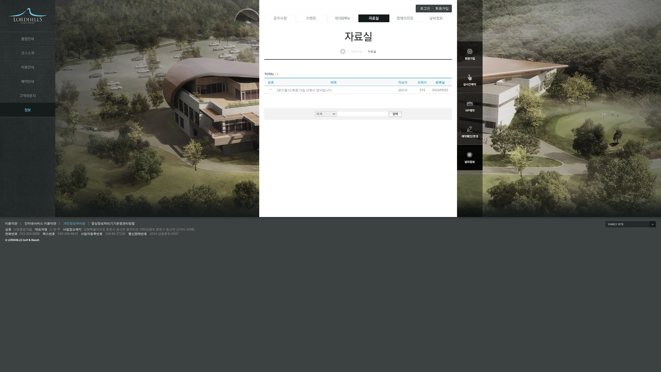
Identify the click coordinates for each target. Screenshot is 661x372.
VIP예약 (470, 106)
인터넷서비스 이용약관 (40, 223)
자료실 (373, 18)
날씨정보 (436, 18)
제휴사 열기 (630, 224)
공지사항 (280, 18)
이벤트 (311, 18)
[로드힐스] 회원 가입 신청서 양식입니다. (304, 90)
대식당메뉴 (342, 18)
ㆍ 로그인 (423, 8)
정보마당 (356, 51)
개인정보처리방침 (74, 224)
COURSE (27, 53)
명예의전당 (405, 18)
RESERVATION (27, 81)
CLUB (27, 39)
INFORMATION (27, 110)
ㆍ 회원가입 (440, 8)
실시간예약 (470, 80)
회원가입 (470, 54)
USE (27, 67)
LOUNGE (27, 95)
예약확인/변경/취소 (470, 131)
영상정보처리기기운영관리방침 (113, 223)
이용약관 (11, 223)
